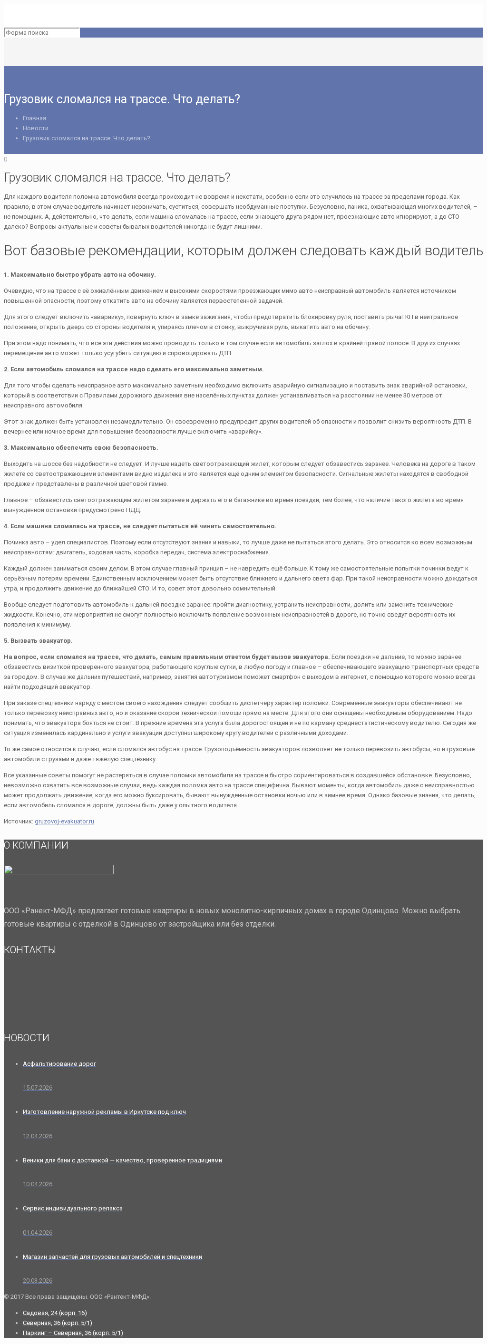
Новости (36, 128)
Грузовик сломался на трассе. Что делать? (86, 138)
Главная (34, 118)
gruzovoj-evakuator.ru (64, 821)
